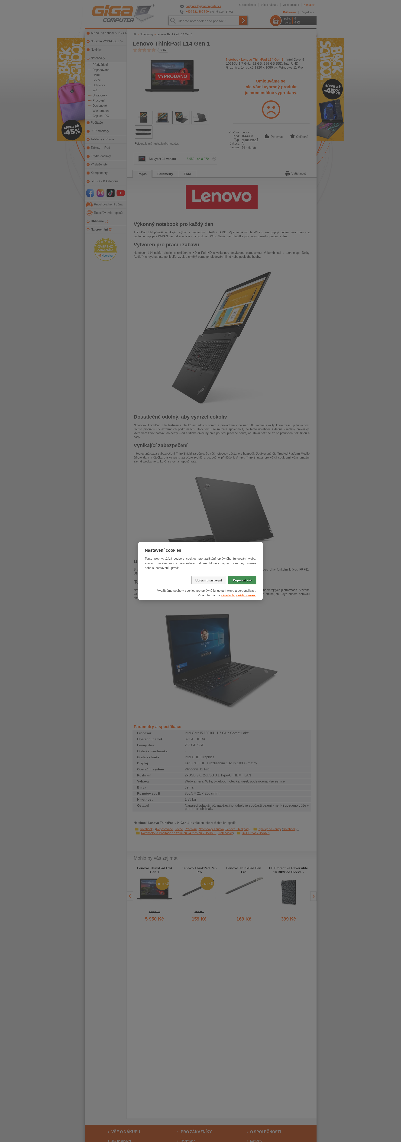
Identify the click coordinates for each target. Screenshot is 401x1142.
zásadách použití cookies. (238, 595)
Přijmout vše (242, 580)
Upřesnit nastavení (208, 580)
